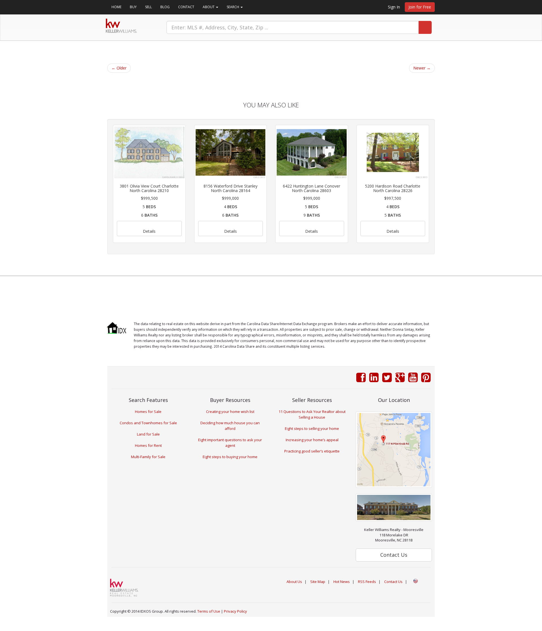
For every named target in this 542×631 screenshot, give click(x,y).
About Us (294, 581)
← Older (119, 68)
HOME (116, 7)
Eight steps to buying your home (230, 456)
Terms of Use (208, 611)
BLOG (165, 7)
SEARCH (233, 7)
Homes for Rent (148, 445)
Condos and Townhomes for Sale (148, 422)
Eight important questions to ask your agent (230, 442)
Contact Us (393, 581)
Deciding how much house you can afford (230, 425)
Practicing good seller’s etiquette (312, 451)
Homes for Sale (148, 411)
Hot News (341, 581)
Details (149, 231)
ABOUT (209, 7)
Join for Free (419, 7)
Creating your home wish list (230, 411)
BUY (133, 7)
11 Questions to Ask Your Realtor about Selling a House (312, 414)
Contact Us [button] (393, 554)
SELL (148, 7)
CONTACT (186, 7)
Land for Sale (148, 434)
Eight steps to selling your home (312, 428)
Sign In (394, 7)
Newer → (421, 68)
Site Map (317, 581)
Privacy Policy (235, 611)
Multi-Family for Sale (148, 456)
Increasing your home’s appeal (312, 439)
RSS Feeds (367, 581)
